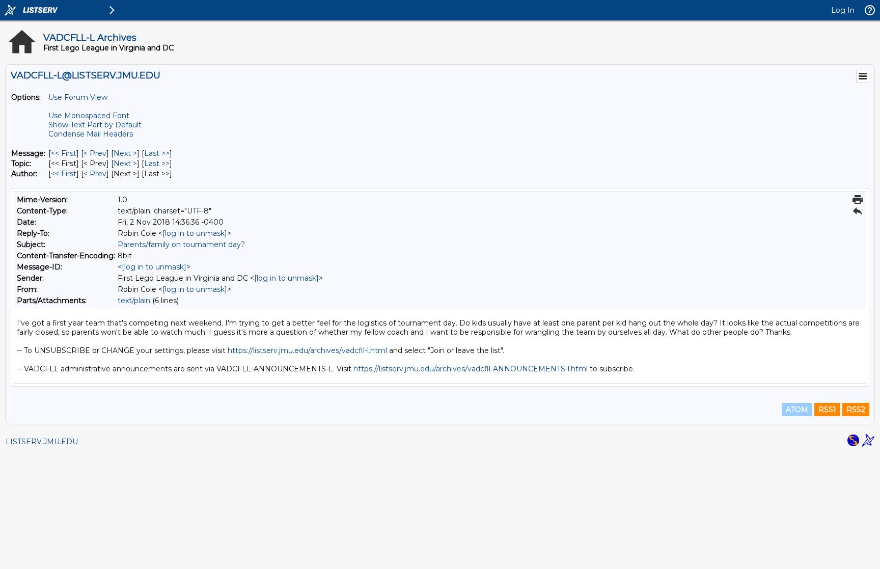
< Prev (95, 153)
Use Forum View (77, 97)
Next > (125, 153)
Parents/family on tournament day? (181, 244)
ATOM (797, 409)
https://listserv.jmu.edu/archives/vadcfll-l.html (307, 350)
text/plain (134, 300)
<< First (63, 153)
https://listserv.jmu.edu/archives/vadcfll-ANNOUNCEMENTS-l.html (470, 368)
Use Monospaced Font (88, 115)
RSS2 (855, 409)
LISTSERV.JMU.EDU (42, 441)
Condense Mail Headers (90, 134)
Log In (843, 10)
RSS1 (827, 409)
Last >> (157, 153)
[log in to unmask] (194, 233)
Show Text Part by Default (95, 124)
